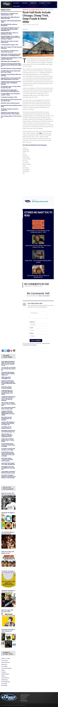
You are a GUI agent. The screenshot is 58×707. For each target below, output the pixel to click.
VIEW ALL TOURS (5, 658)
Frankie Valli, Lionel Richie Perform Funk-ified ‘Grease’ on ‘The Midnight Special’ (11, 55)
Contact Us (23, 698)
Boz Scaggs (4, 683)
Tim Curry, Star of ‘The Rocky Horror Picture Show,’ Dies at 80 (9, 51)
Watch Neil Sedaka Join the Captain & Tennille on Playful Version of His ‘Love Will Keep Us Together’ (10, 38)
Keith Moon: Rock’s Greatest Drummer (10, 103)
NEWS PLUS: (27, 10)
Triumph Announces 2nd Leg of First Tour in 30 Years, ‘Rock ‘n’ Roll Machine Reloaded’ (11, 83)
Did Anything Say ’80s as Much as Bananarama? (38, 276)
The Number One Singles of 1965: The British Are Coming (8, 631)
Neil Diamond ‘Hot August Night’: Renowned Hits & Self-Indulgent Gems (10, 90)
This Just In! (48, 10)
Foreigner (3, 672)
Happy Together (5, 674)
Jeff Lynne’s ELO (5, 678)
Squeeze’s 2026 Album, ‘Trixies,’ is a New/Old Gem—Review (9, 33)
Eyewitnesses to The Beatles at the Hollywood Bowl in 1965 (9, 14)
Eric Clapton (4, 666)
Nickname (32, 322)
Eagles (3, 670)
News (33, 10)
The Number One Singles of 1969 (9, 97)
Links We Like (24, 697)
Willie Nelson (4, 679)
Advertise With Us (25, 695)
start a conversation (44, 295)
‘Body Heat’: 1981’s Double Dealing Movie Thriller (38, 261)
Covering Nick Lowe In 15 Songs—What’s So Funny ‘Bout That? (11, 87)
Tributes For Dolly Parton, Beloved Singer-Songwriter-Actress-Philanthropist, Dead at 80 (11, 65)
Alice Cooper (4, 660)
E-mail (31, 327)
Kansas (3, 676)
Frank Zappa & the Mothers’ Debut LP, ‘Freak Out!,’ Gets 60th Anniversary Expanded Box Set (10, 29)
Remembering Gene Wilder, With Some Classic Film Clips (38, 246)
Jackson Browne (5, 662)
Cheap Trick (4, 664)
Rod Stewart (4, 685)
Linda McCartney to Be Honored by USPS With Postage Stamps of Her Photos (11, 78)
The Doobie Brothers (6, 668)
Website (32, 333)
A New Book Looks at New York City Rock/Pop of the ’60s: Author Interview (10, 113)
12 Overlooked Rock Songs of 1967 (9, 44)
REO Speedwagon (5, 681)
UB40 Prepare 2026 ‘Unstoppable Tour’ (10, 61)
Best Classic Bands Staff (31, 24)
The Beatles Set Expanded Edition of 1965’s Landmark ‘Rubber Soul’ (11, 58)
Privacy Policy (24, 700)
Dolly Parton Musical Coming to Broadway (11, 68)
